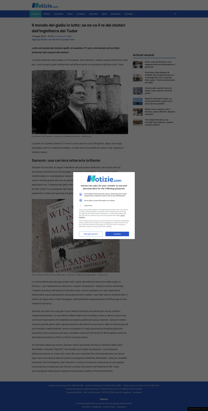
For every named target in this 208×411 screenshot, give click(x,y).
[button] (104, 205)
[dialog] (104, 205)
